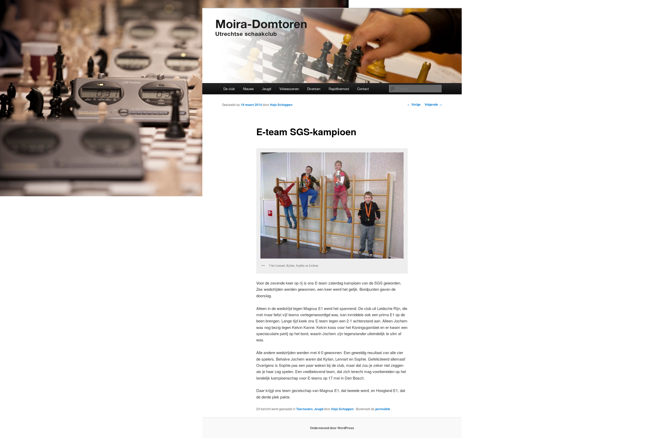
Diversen (313, 88)
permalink (383, 409)
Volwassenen (289, 88)
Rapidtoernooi (339, 88)
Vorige (414, 104)
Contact (363, 88)
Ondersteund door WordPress (332, 427)
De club (229, 88)
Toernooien (304, 409)
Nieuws (248, 88)
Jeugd (266, 88)
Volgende (433, 104)
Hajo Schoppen (281, 104)
